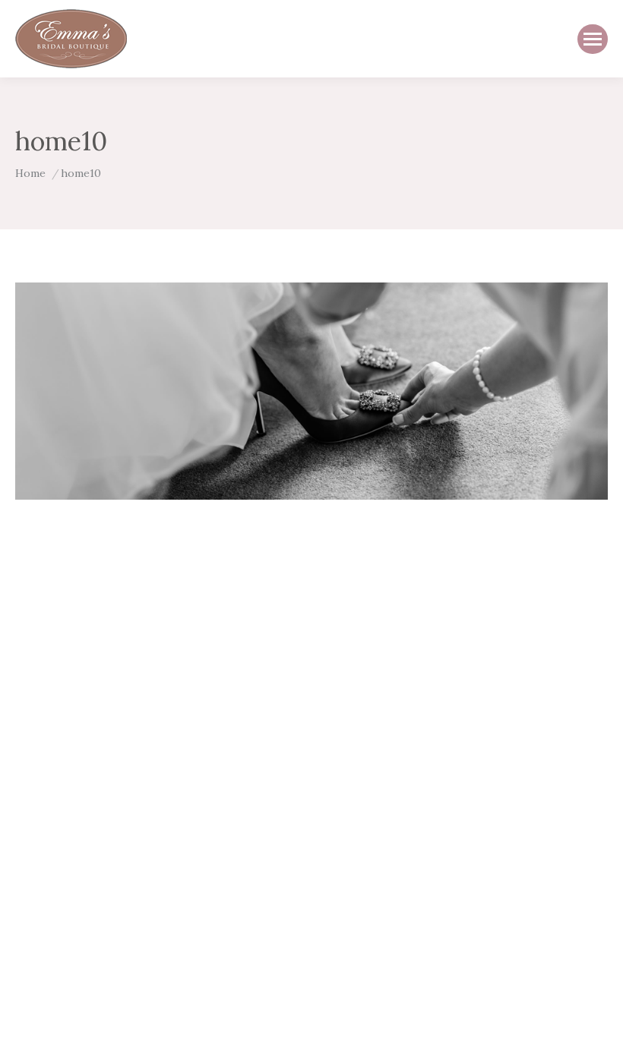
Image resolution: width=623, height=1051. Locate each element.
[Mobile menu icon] (592, 39)
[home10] (311, 391)
